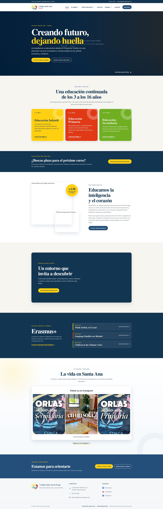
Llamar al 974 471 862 (104, 466)
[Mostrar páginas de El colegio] (78, 7)
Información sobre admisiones (120, 161)
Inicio (67, 7)
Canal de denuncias (102, 506)
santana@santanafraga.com (124, 1)
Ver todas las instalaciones (48, 290)
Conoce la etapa (40, 137)
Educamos (127, 7)
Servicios (99, 7)
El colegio (74, 7)
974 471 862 (112, 1)
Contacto (117, 7)
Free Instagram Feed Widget (82, 436)
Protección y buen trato (88, 506)
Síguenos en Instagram (81, 443)
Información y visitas (123, 466)
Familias (107, 7)
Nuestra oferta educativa (62, 60)
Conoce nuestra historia (98, 228)
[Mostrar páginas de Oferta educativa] (93, 7)
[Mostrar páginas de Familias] (111, 7)
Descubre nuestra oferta (123, 72)
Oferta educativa (87, 7)
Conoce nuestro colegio (40, 60)
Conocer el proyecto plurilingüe (42, 345)
